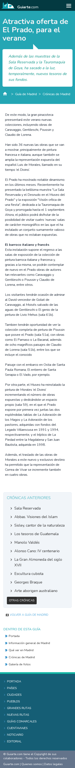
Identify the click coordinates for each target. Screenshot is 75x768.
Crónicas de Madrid (56, 94)
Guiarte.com (11, 764)
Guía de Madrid (26, 94)
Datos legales (53, 764)
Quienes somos (31, 764)
